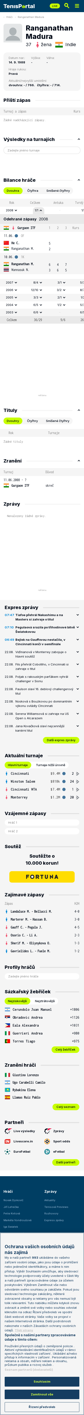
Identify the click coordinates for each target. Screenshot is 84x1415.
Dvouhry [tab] (13, 421)
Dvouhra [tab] (13, 190)
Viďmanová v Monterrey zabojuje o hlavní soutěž (40, 654)
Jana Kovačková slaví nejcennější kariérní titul (39, 728)
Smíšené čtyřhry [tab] (58, 190)
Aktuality (49, 1200)
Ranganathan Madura (31, 17)
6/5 (35, 305)
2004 (9, 305)
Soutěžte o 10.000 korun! (42, 859)
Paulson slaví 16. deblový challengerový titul (44, 691)
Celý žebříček (65, 1049)
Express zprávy (54, 1220)
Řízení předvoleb (42, 1407)
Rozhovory (51, 1213)
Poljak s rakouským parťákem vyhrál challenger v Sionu (41, 679)
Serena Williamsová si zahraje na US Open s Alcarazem (42, 716)
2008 (9, 210)
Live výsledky (24, 1131)
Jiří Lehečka (11, 1207)
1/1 (36, 210)
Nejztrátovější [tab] (45, 1001)
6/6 (35, 312)
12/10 (34, 290)
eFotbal (59, 1151)
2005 (9, 297)
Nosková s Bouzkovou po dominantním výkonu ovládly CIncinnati (43, 703)
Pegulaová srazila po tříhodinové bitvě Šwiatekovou (45, 629)
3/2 (59, 290)
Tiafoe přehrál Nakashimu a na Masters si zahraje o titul (39, 617)
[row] (42, 210)
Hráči (9, 17)
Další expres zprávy (61, 740)
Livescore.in (23, 1141)
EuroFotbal (22, 1151)
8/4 (35, 282)
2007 (9, 282)
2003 (9, 312)
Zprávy (58, 1131)
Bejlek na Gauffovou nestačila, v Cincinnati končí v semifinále (40, 642)
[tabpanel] (42, 261)
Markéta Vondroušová (18, 1220)
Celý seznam (65, 1107)
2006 (9, 290)
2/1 (59, 297)
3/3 (35, 297)
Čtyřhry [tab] (32, 421)
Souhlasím (42, 1381)
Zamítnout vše (42, 1394)
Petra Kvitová (12, 1213)
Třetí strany (24, 1330)
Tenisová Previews (56, 1207)
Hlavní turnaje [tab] (18, 765)
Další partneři (65, 1162)
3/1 (59, 282)
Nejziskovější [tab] (17, 1001)
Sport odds (61, 1141)
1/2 (59, 305)
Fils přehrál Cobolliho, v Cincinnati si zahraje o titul (42, 666)
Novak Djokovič (13, 1200)
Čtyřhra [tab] (32, 190)
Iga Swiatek (11, 1226)
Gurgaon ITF (26, 228)
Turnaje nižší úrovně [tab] (50, 765)
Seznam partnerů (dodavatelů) (29, 1369)
